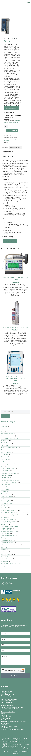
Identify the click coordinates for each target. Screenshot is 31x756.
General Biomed (6, 475)
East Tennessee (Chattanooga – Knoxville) (13, 721)
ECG (2, 461)
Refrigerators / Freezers (8, 503)
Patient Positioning (6, 496)
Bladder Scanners (6, 443)
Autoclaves (4, 440)
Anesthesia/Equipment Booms (10, 438)
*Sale (2, 429)
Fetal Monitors (5, 471)
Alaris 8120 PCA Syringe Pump (15, 327)
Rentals (3, 505)
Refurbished (6, 140)
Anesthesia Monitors (7, 436)
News (24, 741)
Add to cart (11, 130)
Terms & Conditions (16, 746)
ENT (2, 466)
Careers (26, 745)
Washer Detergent (6, 556)
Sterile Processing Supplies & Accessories (13, 515)
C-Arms (3, 450)
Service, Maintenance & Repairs (11, 740)
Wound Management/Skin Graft (10, 563)
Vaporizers (4, 547)
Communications (6, 457)
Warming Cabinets (6, 554)
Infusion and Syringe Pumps (14, 137)
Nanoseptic (4, 491)
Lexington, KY (5, 725)
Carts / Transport (6, 452)
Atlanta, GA (4, 728)
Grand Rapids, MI (6, 723)
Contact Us (5, 746)
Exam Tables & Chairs (7, 468)
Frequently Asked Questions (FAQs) (12, 745)
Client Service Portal (8, 741)
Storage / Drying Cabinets (9, 522)
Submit (15, 675)
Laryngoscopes (5, 484)
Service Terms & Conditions (10, 748)
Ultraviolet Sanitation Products (10, 545)
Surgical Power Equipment (9, 531)
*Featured (4, 426)
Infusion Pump (13, 139)
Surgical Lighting (6, 529)
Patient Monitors (6, 494)
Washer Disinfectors (7, 559)
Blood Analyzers (6, 445)
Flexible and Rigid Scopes (8, 473)
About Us (4, 743)
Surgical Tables (5, 533)
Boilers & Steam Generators (9, 447)
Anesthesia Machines (7, 433)
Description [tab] (5, 147)
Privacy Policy (24, 748)
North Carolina (5, 718)
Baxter (7, 139)
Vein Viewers (5, 549)
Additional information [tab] (15, 147)
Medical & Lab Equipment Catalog (17, 738)
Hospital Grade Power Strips (9, 480)
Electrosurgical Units (7, 464)
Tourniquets (4, 538)
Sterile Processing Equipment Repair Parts (13, 512)
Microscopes (5, 489)
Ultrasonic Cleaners (6, 540)
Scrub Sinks (4, 508)
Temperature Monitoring (8, 535)
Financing (18, 741)
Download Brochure (11, 108)
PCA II (17, 139)
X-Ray (3, 566)
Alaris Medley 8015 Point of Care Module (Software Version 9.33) (15, 379)
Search (5, 416)
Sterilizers (4, 517)
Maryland (4, 715)
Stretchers (4, 524)
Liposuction (4, 487)
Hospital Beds (5, 477)
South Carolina (5, 720)
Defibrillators (5, 459)
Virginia (3, 713)
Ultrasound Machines (7, 542)
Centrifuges (4, 454)
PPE (2, 498)
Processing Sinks (6, 501)
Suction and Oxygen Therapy (9, 526)
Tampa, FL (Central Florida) (9, 726)
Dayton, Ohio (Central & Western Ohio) (12, 729)
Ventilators (4, 552)
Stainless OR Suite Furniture (9, 510)
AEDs (2, 431)
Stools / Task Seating (7, 519)
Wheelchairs (4, 561)
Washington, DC (6, 717)
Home (4, 738)
